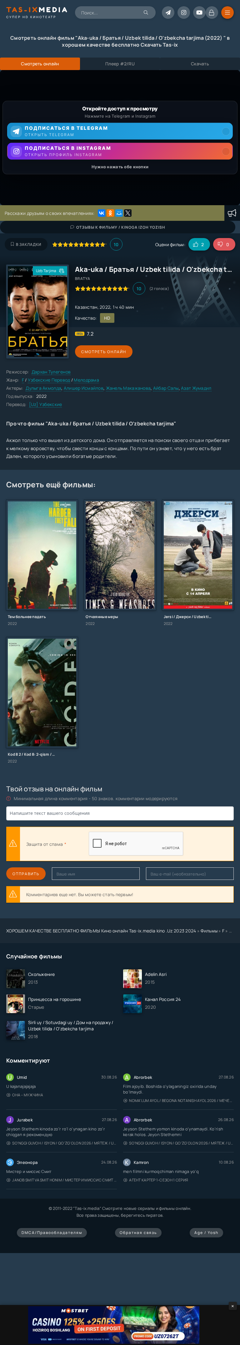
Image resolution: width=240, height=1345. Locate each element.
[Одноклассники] (110, 213)
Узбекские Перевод (49, 380)
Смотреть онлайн (103, 351)
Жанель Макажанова (128, 388)
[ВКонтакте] (101, 213)
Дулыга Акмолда (43, 388)
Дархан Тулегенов (51, 372)
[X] (128, 213)
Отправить (25, 873)
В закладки (28, 244)
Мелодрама (86, 380)
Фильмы (209, 931)
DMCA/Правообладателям (52, 1232)
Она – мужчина (27, 1095)
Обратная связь (138, 1232)
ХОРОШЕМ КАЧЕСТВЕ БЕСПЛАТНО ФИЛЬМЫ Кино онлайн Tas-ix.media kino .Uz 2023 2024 (101, 931)
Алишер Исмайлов (83, 388)
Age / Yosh (206, 1232)
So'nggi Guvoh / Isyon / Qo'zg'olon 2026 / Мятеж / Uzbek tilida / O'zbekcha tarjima (64, 1143)
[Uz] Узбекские (45, 404)
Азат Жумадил (196, 388)
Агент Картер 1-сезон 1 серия (158, 1180)
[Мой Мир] (119, 213)
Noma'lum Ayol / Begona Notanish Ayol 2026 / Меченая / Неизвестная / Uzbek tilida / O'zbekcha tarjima (181, 1100)
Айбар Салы (166, 388)
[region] (120, 137)
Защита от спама (44, 844)
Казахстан (86, 307)
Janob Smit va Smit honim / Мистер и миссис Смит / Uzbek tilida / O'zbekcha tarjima (64, 1180)
